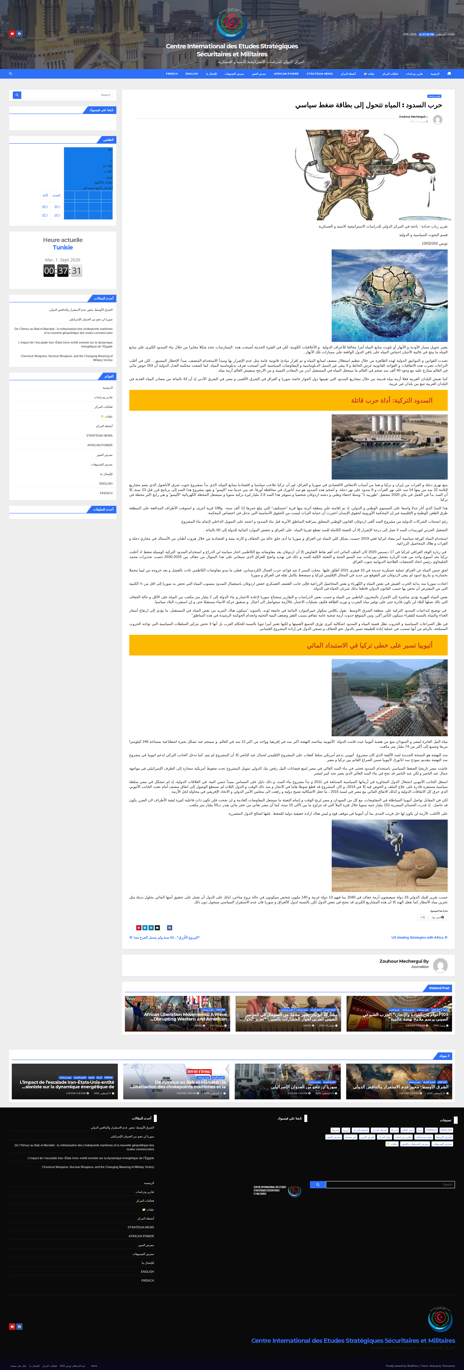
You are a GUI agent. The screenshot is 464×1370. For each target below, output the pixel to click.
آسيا (444, 1010)
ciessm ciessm (415, 1025)
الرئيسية (435, 73)
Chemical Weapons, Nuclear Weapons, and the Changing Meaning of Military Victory (98, 1167)
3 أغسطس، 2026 (102, 1093)
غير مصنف (350, 1137)
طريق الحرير (394, 1010)
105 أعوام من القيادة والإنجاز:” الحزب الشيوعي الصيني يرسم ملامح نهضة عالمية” (405, 1017)
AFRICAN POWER (286, 73)
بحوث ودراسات (423, 1010)
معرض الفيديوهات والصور (415, 1143)
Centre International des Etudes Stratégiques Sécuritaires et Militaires (353, 1340)
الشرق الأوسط (429, 1082)
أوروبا (346, 1130)
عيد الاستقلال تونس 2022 (72, 1366)
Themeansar (448, 1366)
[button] (10, 73)
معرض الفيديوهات (234, 73)
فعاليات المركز (390, 73)
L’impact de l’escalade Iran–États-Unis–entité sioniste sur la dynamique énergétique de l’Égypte (67, 1087)
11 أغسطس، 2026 (213, 1093)
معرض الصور (259, 73)
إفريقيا (91, 1077)
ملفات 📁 (369, 73)
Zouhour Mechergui (411, 116)
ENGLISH (192, 73)
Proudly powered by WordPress (403, 1366)
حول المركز (384, 1137)
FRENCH (172, 73)
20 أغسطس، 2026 (325, 1093)
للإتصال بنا (211, 73)
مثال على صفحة (18, 1366)
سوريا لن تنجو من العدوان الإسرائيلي (91, 319)
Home (94, 1366)
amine (307, 1025)
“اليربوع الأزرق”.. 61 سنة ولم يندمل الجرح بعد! (166, 937)
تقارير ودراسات (414, 73)
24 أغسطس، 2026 (436, 1093)
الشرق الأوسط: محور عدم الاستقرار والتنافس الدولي (81, 309)
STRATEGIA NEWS (320, 73)
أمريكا (99, 1077)
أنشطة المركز (348, 73)
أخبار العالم (436, 1010)
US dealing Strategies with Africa (418, 937)
